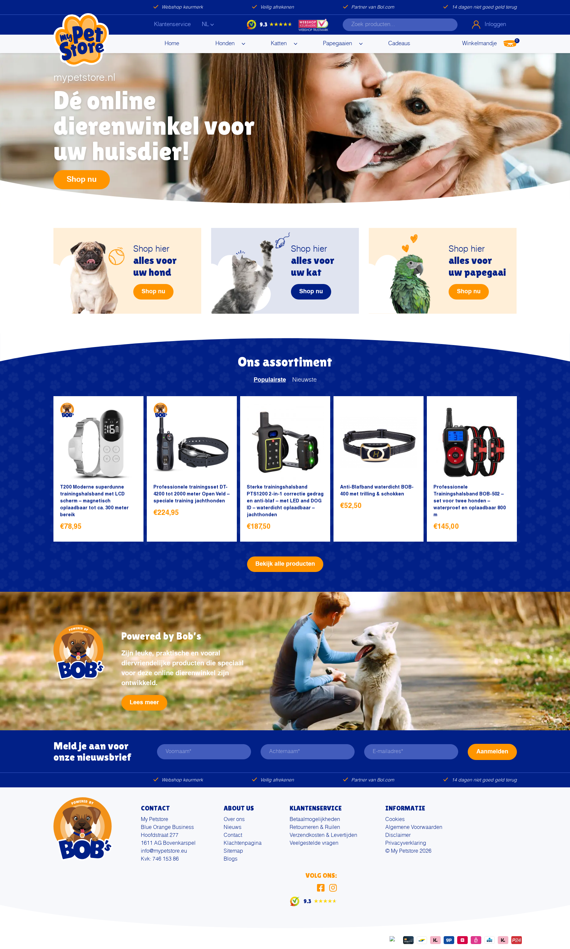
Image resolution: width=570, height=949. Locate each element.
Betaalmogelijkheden (315, 819)
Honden (225, 44)
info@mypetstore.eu (164, 851)
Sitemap (233, 851)
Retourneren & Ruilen (315, 827)
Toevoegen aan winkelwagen (129, 527)
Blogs (231, 859)
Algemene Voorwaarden (413, 827)
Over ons (234, 819)
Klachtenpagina (243, 843)
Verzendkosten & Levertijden (323, 835)
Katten (279, 44)
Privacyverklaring (405, 843)
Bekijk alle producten (285, 564)
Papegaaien (337, 44)
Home (172, 44)
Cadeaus (399, 44)
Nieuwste (304, 380)
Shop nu (82, 179)
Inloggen (495, 24)
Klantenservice (172, 24)
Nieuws (232, 827)
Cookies (395, 819)
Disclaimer (398, 835)
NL (205, 24)
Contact (233, 835)
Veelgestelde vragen (314, 843)
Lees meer (144, 703)
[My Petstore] (81, 40)
